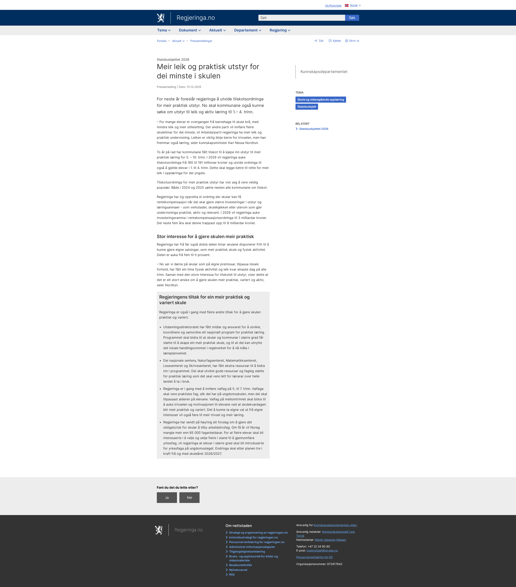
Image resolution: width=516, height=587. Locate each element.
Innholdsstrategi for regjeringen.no (253, 537)
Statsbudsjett (307, 106)
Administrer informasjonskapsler (252, 546)
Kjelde (336, 40)
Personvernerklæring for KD (314, 557)
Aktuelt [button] (216, 30)
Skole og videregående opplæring (321, 99)
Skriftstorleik (333, 5)
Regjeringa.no (196, 17)
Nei (189, 497)
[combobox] (301, 18)
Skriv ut (354, 40)
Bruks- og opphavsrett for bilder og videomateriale (253, 558)
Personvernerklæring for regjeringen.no (257, 542)
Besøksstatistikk (240, 565)
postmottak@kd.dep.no (322, 550)
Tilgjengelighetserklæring (247, 551)
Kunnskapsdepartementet (324, 71)
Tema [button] (162, 30)
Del (320, 40)
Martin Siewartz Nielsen (330, 539)
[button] (178, 41)
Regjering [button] (278, 30)
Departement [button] (246, 30)
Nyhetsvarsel (238, 569)
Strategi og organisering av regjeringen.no (258, 532)
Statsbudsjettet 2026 (313, 128)
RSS (232, 574)
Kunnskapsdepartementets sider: (335, 525)
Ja (167, 497)
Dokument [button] (188, 30)
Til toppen (215, 471)
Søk (352, 18)
